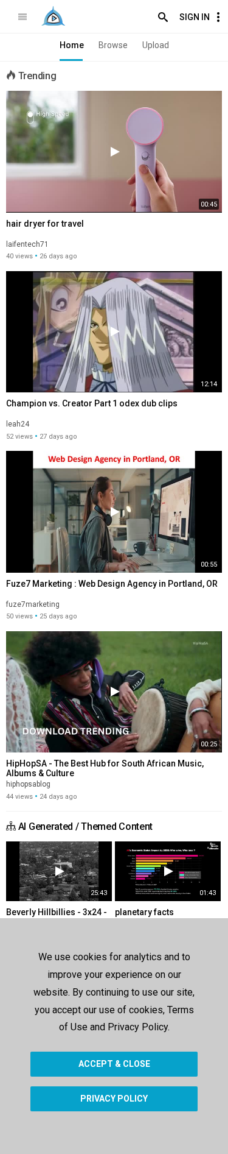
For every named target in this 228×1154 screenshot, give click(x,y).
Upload (155, 45)
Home (72, 45)
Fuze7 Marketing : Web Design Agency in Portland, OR (112, 584)
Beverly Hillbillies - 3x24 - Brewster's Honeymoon (56, 917)
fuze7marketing (33, 604)
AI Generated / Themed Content (85, 826)
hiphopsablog (28, 784)
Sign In (194, 17)
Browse (113, 45)
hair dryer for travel (45, 223)
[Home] (53, 16)
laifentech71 (27, 244)
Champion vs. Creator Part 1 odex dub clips (92, 403)
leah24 (17, 424)
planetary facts (144, 912)
